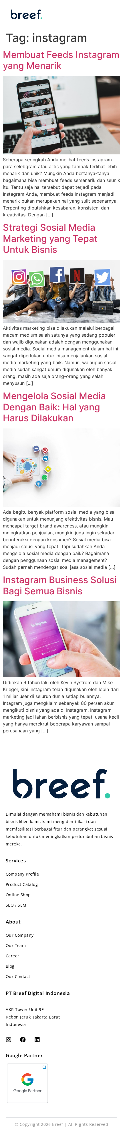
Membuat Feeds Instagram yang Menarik (61, 60)
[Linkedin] (37, 1040)
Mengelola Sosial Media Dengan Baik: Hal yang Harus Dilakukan (54, 407)
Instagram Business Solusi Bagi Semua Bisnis (60, 585)
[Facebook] (23, 1040)
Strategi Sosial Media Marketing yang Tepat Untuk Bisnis (50, 238)
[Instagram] (8, 1040)
